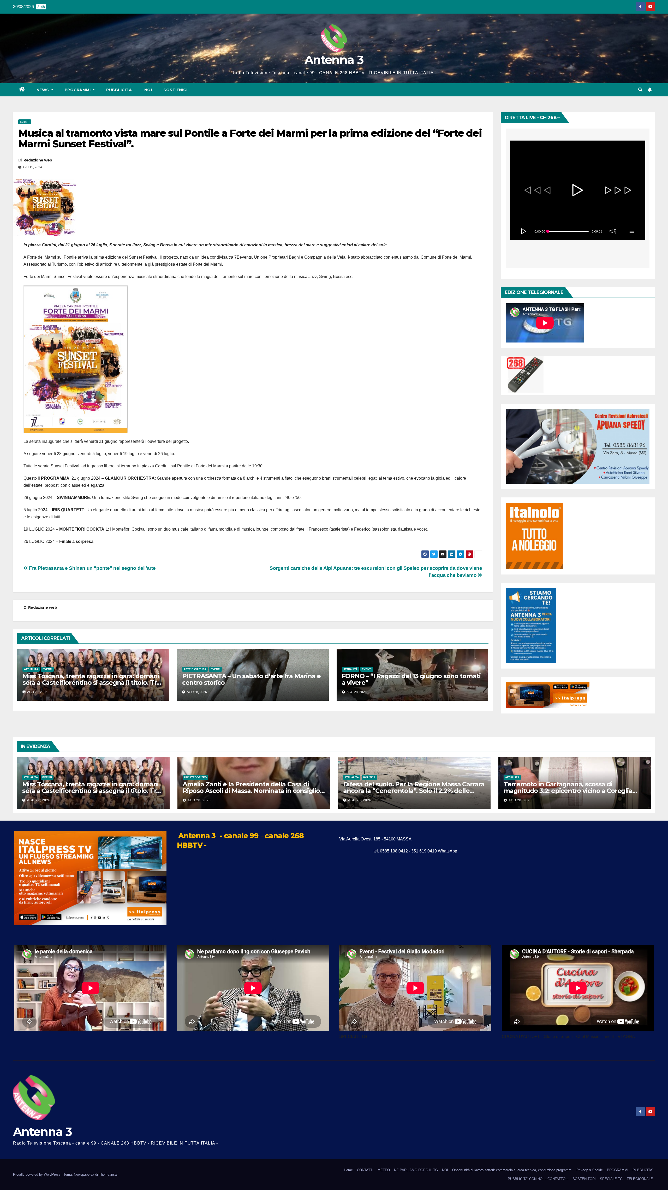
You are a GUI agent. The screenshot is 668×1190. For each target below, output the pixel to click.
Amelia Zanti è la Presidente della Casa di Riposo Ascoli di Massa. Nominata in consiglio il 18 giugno (254, 790)
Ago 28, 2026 (199, 800)
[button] (640, 90)
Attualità (31, 669)
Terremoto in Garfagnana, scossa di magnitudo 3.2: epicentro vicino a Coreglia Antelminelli (568, 790)
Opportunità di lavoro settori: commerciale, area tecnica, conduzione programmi (512, 1170)
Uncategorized (195, 777)
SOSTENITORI (584, 1179)
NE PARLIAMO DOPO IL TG (416, 1170)
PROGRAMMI (617, 1170)
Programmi (78, 90)
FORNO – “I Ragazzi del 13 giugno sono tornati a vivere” (411, 679)
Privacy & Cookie (589, 1170)
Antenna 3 (334, 60)
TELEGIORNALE (640, 1179)
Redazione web (37, 160)
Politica (369, 777)
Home (348, 1170)
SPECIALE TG (611, 1179)
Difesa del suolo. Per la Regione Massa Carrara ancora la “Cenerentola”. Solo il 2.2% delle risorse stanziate (413, 790)
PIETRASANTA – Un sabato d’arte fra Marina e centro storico (251, 679)
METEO (384, 1170)
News (43, 90)
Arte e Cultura (195, 669)
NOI (148, 90)
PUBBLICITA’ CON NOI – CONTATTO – (538, 1179)
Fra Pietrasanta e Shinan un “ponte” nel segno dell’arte (92, 568)
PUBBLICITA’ (119, 90)
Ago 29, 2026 (38, 800)
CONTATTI (365, 1170)
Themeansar (108, 1174)
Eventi (24, 121)
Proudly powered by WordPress (37, 1174)
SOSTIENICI (175, 90)
